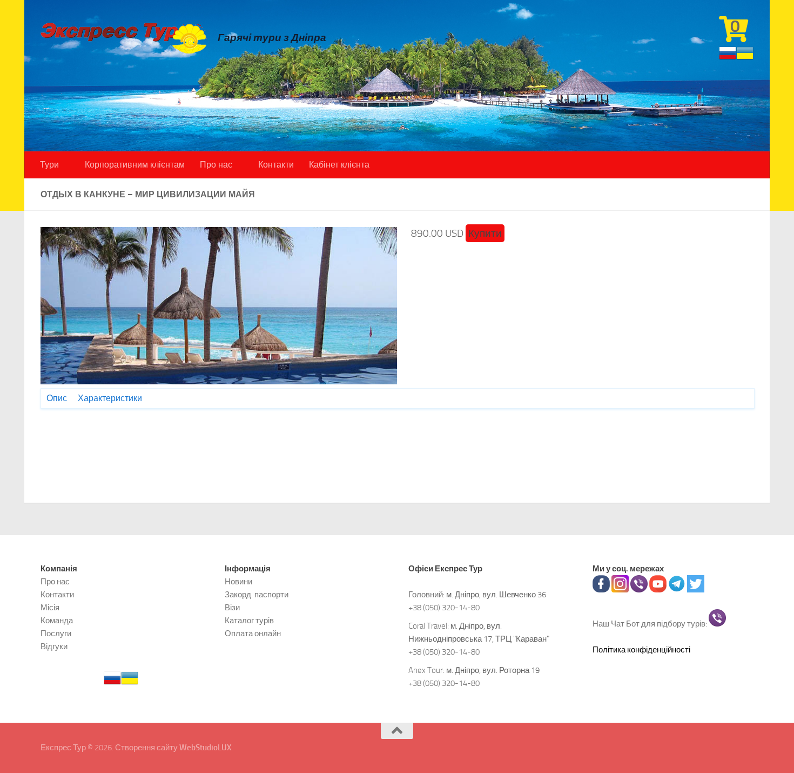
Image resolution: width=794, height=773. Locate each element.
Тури (49, 164)
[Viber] (639, 590)
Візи (232, 607)
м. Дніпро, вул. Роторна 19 (493, 670)
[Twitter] (695, 590)
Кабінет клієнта (339, 164)
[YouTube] (658, 590)
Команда (57, 620)
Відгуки (54, 646)
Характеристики (110, 398)
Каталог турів (249, 620)
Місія (50, 607)
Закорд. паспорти (256, 594)
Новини (238, 582)
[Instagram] (620, 590)
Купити (485, 233)
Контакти (276, 164)
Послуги (56, 633)
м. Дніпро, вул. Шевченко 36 (496, 594)
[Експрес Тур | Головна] (124, 38)
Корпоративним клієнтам (135, 164)
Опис (56, 398)
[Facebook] (601, 590)
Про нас (216, 164)
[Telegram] (676, 590)
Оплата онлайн (253, 633)
